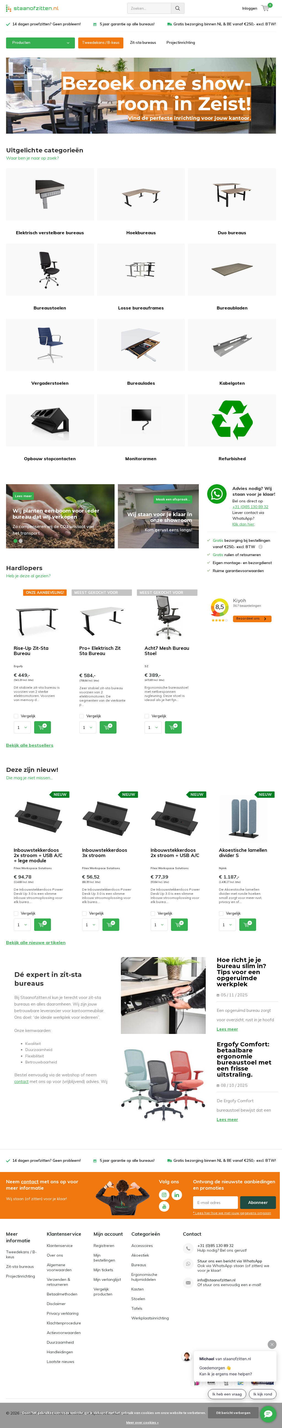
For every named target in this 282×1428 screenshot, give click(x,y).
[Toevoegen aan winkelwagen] (42, 727)
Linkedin (177, 1195)
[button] (15, 541)
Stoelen (138, 1298)
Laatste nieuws (60, 1361)
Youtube (164, 1206)
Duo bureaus (232, 232)
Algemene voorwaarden (59, 1267)
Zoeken (178, 8)
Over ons (55, 1255)
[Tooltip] (260, 547)
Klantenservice (60, 1245)
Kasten (137, 1289)
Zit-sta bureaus (143, 42)
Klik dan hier (243, 524)
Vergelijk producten (103, 1292)
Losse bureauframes (141, 308)
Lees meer (227, 1029)
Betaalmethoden (62, 1294)
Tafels (136, 1308)
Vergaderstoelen (50, 383)
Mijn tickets (103, 1269)
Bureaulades (141, 383)
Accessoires (142, 1245)
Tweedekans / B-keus (101, 42)
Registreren (104, 1245)
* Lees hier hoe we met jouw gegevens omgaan (232, 1213)
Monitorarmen (140, 458)
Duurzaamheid (60, 1342)
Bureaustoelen (50, 308)
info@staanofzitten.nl (216, 1280)
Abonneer (258, 1202)
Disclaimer (56, 1303)
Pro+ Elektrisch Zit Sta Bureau (100, 650)
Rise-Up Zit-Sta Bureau (31, 650)
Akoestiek (140, 1255)
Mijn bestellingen (104, 1258)
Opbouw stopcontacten (50, 458)
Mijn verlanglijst (107, 1279)
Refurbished (232, 458)
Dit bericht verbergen (233, 1413)
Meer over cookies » (142, 1422)
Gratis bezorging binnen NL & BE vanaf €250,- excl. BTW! (224, 23)
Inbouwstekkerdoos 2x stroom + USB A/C (175, 852)
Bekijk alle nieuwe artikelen (36, 942)
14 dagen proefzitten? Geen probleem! (46, 23)
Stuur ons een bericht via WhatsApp (229, 1261)
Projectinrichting (181, 42)
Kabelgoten (232, 383)
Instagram (164, 1195)
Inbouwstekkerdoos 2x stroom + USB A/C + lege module (38, 855)
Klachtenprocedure (64, 1323)
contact (21, 1081)
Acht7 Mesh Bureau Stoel (167, 650)
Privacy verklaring (62, 1313)
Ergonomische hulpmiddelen (144, 1277)
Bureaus (138, 1264)
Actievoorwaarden (64, 1332)
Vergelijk (28, 716)
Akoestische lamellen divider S (243, 852)
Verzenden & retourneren (58, 1282)
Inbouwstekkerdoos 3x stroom (104, 852)
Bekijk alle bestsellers (29, 745)
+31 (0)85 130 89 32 (250, 506)
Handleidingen (60, 1351)
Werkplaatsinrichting (150, 1318)
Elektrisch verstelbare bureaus (50, 232)
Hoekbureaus (141, 232)
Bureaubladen (232, 308)
